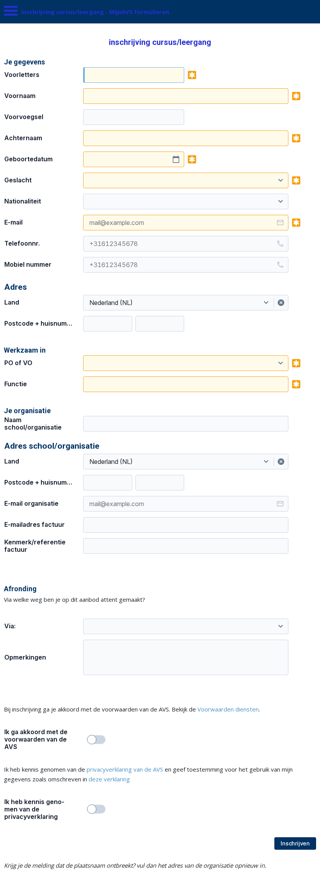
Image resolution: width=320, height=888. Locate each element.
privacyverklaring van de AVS (125, 769)
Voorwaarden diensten (228, 709)
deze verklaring (109, 779)
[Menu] (11, 13)
